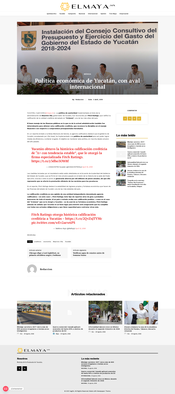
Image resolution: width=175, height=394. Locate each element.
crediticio (37, 241)
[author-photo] (18, 334)
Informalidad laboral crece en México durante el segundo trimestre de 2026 (137, 164)
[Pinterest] (134, 119)
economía (47, 241)
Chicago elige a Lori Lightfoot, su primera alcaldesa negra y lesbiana (45, 254)
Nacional (84, 368)
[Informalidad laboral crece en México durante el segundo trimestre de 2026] (121, 164)
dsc (21, 334)
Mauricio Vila (58, 241)
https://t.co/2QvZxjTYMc (83, 218)
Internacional (86, 376)
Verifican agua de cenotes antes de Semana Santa (88, 254)
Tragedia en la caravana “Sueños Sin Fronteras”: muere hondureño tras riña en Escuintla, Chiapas (136, 183)
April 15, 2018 (87, 167)
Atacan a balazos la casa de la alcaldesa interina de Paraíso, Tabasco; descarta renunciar (136, 173)
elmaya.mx (49, 113)
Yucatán (68, 241)
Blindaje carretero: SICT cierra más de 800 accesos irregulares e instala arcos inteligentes (136, 145)
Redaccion (80, 99)
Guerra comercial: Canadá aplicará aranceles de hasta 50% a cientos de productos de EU (137, 155)
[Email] (5, 388)
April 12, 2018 (80, 228)
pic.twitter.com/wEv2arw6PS (53, 222)
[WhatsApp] (139, 119)
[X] (130, 119)
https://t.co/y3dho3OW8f (50, 161)
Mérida (87, 74)
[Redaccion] (32, 269)
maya (57, 334)
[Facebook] (125, 119)
